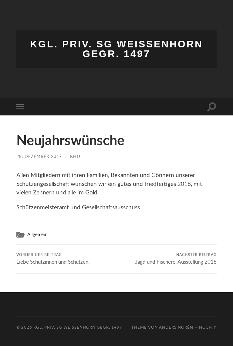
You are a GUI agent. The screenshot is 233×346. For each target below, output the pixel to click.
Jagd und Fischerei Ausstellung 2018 (176, 259)
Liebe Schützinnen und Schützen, (52, 259)
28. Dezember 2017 (39, 156)
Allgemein (37, 234)
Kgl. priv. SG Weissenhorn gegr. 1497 (116, 49)
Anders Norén (176, 327)
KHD (75, 156)
